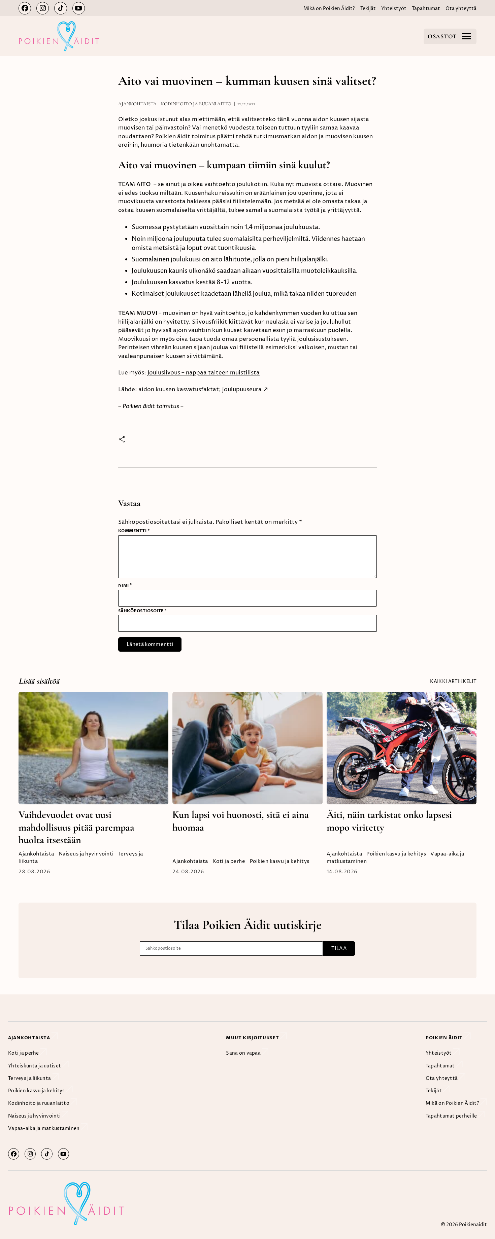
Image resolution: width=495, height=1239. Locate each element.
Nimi (125, 585)
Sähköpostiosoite (142, 611)
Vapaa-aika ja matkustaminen (44, 1128)
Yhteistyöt (393, 8)
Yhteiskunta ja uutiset (35, 1066)
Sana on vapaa (244, 1053)
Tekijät (368, 8)
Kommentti (134, 531)
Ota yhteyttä (461, 8)
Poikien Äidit (445, 1038)
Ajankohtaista (137, 104)
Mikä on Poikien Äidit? (329, 8)
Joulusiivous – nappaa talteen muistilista (203, 373)
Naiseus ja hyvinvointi (86, 854)
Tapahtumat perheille (452, 1116)
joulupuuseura (242, 390)
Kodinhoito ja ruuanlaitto (196, 104)
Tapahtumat (426, 8)
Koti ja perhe (228, 861)
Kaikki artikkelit (453, 681)
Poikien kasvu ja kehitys (279, 861)
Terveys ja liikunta (30, 1078)
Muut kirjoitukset (253, 1038)
